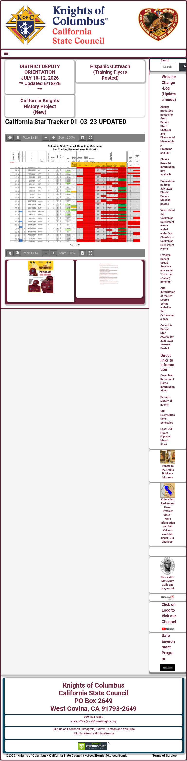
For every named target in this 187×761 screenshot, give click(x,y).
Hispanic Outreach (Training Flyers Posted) (110, 72)
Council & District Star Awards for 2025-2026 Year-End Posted (167, 337)
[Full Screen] (90, 138)
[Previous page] (10, 138)
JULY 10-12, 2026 (40, 78)
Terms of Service (164, 755)
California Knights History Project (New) (39, 106)
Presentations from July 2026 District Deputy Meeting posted (167, 193)
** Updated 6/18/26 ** (40, 86)
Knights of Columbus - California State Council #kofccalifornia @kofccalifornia (72, 755)
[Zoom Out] (45, 138)
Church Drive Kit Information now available (167, 167)
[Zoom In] (53, 138)
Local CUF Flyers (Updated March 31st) (166, 436)
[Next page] (17, 138)
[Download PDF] (82, 138)
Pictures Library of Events (166, 401)
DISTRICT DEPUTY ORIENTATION (40, 69)
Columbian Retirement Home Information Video (167, 383)
